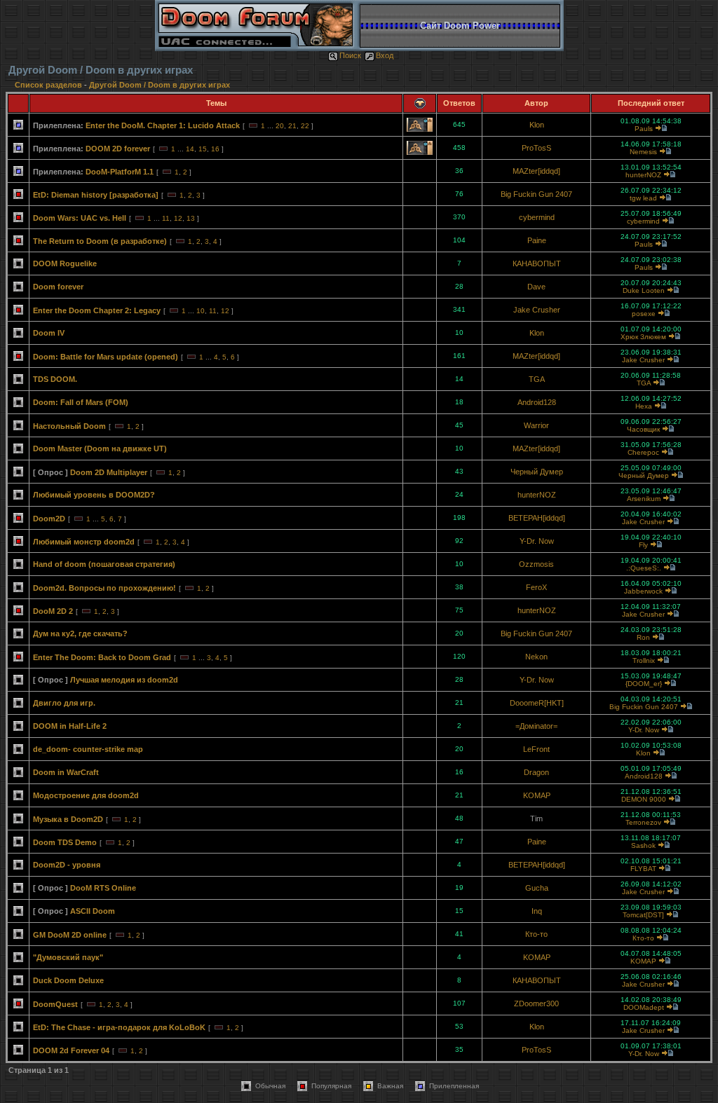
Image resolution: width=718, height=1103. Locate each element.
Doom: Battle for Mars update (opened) (105, 356)
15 (202, 149)
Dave (536, 286)
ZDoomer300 (536, 1003)
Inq (536, 911)
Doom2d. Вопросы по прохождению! (104, 588)
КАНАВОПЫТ (537, 263)
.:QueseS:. (643, 568)
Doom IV (49, 333)
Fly (643, 545)
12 (178, 218)
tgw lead (643, 198)
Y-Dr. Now (537, 541)
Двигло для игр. (64, 703)
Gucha (536, 888)
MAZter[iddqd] (536, 171)
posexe (644, 313)
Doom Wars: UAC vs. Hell (79, 218)
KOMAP (536, 795)
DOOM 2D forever (118, 148)
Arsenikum (644, 498)
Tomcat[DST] (643, 915)
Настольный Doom (69, 426)
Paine (536, 240)
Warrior (536, 425)
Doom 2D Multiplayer (108, 472)
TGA (537, 379)
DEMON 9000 (643, 799)
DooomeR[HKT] (537, 703)
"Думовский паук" (68, 957)
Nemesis (643, 152)
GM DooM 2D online (70, 935)
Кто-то (536, 934)
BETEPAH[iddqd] (536, 518)
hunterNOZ (643, 175)
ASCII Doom (92, 911)
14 (190, 149)
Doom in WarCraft (66, 772)
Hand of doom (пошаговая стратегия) (104, 564)
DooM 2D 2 (53, 611)
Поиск (350, 55)
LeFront (536, 749)
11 (166, 218)
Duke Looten (644, 290)
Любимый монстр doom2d (84, 541)
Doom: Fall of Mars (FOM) (80, 402)
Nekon (536, 656)
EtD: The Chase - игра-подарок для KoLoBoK (119, 1027)
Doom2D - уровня (66, 865)
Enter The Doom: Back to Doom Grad (102, 657)
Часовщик (643, 429)
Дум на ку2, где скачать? (80, 633)
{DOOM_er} (643, 683)
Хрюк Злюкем (643, 337)
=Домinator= (536, 726)
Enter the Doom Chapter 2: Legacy (97, 310)
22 (305, 126)
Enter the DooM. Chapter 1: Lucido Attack (163, 125)
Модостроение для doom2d (86, 795)
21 (292, 126)
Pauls (644, 128)
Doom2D (49, 518)
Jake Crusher (536, 310)
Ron (643, 637)
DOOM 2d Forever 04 (71, 1050)
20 (280, 126)
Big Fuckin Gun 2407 (536, 194)
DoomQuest (55, 1004)
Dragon (536, 772)
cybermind (537, 217)
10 (200, 311)
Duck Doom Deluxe (68, 980)
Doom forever (58, 286)
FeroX (536, 587)
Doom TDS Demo (65, 842)
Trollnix (643, 660)
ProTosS (536, 148)
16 (215, 149)
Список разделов (49, 85)
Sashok (643, 845)
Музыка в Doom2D (68, 819)
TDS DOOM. (55, 379)
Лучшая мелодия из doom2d (124, 680)
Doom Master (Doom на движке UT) (100, 448)
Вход (384, 55)
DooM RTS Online (103, 888)
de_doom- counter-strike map (88, 749)
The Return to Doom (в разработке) (100, 241)
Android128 (536, 402)
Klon (536, 125)
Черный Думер (536, 471)
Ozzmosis (536, 564)
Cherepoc (643, 452)
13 (191, 218)
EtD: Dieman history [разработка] (95, 195)
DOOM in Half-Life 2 (70, 726)
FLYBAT (643, 868)
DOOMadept (643, 1007)
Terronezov (643, 822)
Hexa (643, 406)
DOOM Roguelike (65, 263)
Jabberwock (643, 591)
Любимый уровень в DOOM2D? (94, 495)
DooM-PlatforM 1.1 (120, 171)
